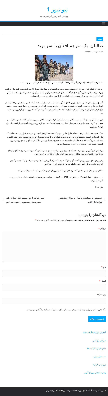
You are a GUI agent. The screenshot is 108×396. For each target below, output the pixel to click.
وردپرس (49, 390)
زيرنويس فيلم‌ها (99, 364)
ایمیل (102, 280)
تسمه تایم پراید (99, 356)
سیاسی (100, 39)
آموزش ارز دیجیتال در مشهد (94, 332)
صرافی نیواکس (99, 340)
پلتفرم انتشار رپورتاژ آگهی (95, 372)
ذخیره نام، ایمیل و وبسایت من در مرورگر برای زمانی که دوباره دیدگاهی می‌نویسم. (64, 309)
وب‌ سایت (101, 294)
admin (87, 51)
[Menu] (104, 24)
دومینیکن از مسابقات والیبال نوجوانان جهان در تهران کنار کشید (81, 199)
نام (103, 267)
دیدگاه (102, 228)
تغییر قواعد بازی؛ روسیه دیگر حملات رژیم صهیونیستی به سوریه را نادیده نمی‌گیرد (25, 199)
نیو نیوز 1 (57, 9)
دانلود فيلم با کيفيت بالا (96, 348)
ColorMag (59, 390)
